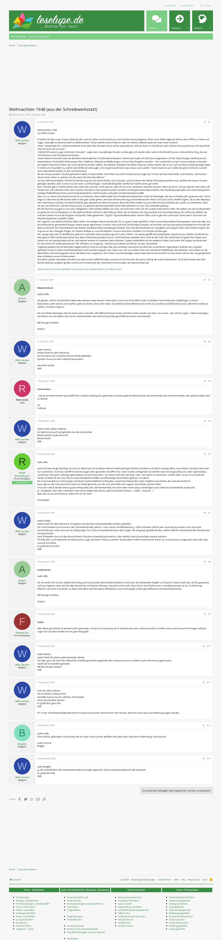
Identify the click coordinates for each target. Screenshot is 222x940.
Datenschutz (164, 879)
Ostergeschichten (178, 903)
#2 (209, 279)
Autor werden (125, 903)
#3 (209, 341)
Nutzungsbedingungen (143, 879)
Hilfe (176, 879)
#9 (209, 614)
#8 (209, 561)
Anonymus (72, 938)
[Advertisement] (111, 75)
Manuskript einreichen (130, 897)
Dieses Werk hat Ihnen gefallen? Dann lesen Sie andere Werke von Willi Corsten (79, 269)
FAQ (183, 879)
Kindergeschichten (26, 913)
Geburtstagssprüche (180, 910)
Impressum (194, 879)
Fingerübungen (75, 916)
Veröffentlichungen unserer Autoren (86, 932)
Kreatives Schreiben (128, 900)
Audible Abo (124, 922)
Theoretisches (74, 919)
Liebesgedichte (177, 928)
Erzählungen (22, 897)
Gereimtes (72, 906)
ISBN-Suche (124, 913)
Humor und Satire (25, 910)
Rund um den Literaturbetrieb (82, 928)
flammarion (22, 632)
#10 (209, 646)
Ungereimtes (73, 910)
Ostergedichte (176, 906)
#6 (209, 454)
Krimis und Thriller (25, 916)
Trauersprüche (177, 919)
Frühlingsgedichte (178, 925)
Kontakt (125, 879)
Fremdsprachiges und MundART (32, 903)
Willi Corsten (17, 114)
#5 (209, 420)
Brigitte (22, 743)
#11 (209, 682)
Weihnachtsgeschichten (181, 897)
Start (204, 879)
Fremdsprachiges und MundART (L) (85, 903)
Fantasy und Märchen (27, 900)
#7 (209, 512)
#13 (209, 758)
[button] (156, 20)
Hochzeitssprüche (178, 922)
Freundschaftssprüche (181, 916)
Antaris (22, 298)
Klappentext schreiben (130, 906)
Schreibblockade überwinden (133, 910)
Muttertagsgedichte (179, 913)
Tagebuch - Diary (25, 928)
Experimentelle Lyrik (77, 897)
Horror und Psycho (26, 906)
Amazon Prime (125, 925)
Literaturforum (125, 919)
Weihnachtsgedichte (179, 900)
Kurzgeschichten (24, 919)
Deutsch (16, 879)
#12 (209, 725)
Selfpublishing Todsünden (132, 916)
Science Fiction (23, 925)
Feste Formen (74, 900)
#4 (209, 381)
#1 (209, 121)
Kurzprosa (21, 922)
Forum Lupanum (75, 925)
